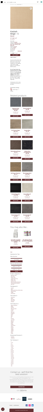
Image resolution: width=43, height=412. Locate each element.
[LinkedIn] (33, 405)
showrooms (21, 386)
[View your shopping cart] (38, 2)
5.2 (11, 343)
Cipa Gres (12, 312)
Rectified (12, 336)
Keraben (12, 318)
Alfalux (12, 306)
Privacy (11, 405)
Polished (12, 301)
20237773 (21, 390)
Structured (13, 297)
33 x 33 (13, 48)
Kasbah (15, 42)
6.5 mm (12, 346)
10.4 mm (12, 357)
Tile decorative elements (15, 283)
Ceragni (12, 309)
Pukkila (12, 324)
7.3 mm (12, 348)
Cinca (12, 310)
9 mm (12, 353)
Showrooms (16, 405)
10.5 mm (12, 358)
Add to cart (15, 55)
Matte (14, 47)
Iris (11, 317)
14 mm (12, 361)
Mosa (12, 323)
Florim (12, 314)
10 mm (12, 356)
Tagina (12, 328)
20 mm (12, 362)
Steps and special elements (16, 282)
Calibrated (20, 51)
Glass (12, 289)
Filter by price (13, 256)
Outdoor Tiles (13, 280)
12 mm (12, 360)
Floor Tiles (12, 44)
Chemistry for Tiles (15, 254)
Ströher (12, 327)
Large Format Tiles (14, 278)
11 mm (12, 359)
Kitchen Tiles (17, 44)
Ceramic (15, 46)
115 (11, 366)
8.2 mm (12, 350)
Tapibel (12, 329)
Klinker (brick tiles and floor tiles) (17, 290)
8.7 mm (12, 352)
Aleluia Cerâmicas (14, 305)
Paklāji (12, 292)
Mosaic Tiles (13, 279)
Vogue (12, 333)
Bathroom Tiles (18, 43)
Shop (15, 4)
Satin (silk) (13, 299)
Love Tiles (13, 319)
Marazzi (12, 36)
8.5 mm (12, 351)
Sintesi (12, 326)
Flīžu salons (12, 4)
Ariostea (12, 307)
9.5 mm (12, 354)
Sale (11, 252)
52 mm (12, 363)
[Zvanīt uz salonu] (2, 409)
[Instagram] (30, 405)
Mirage (12, 322)
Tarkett (12, 330)
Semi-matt (13, 300)
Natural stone (13, 291)
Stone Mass (13, 293)
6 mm (12, 344)
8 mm (12, 349)
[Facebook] (27, 405)
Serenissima (13, 325)
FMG (12, 315)
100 (11, 364)
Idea (11, 316)
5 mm (12, 342)
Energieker (13, 313)
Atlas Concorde (13, 308)
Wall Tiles (12, 45)
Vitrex (12, 332)
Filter (16, 261)
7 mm (12, 347)
